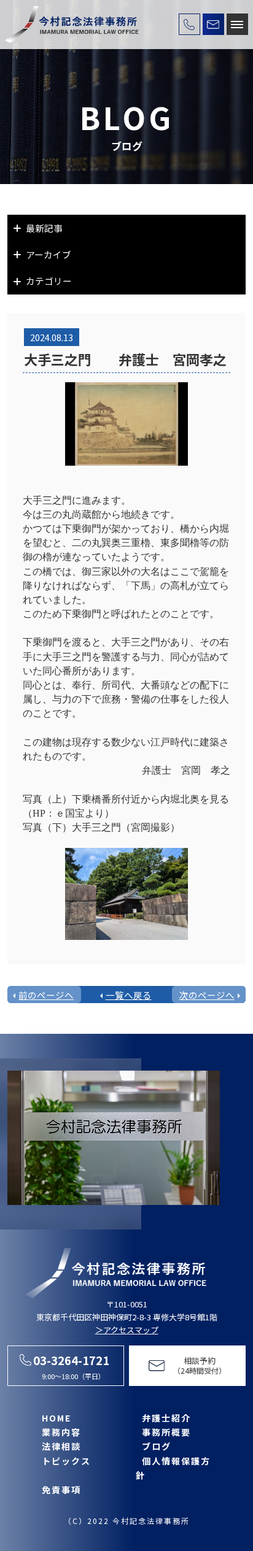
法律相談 (61, 1446)
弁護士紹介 (166, 1418)
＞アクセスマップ (126, 1330)
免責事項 (61, 1490)
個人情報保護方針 (173, 1468)
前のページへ (46, 994)
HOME (56, 1418)
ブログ (156, 1446)
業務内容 (61, 1432)
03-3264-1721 (71, 1360)
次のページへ (207, 994)
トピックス (66, 1461)
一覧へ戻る (129, 994)
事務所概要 (166, 1432)
